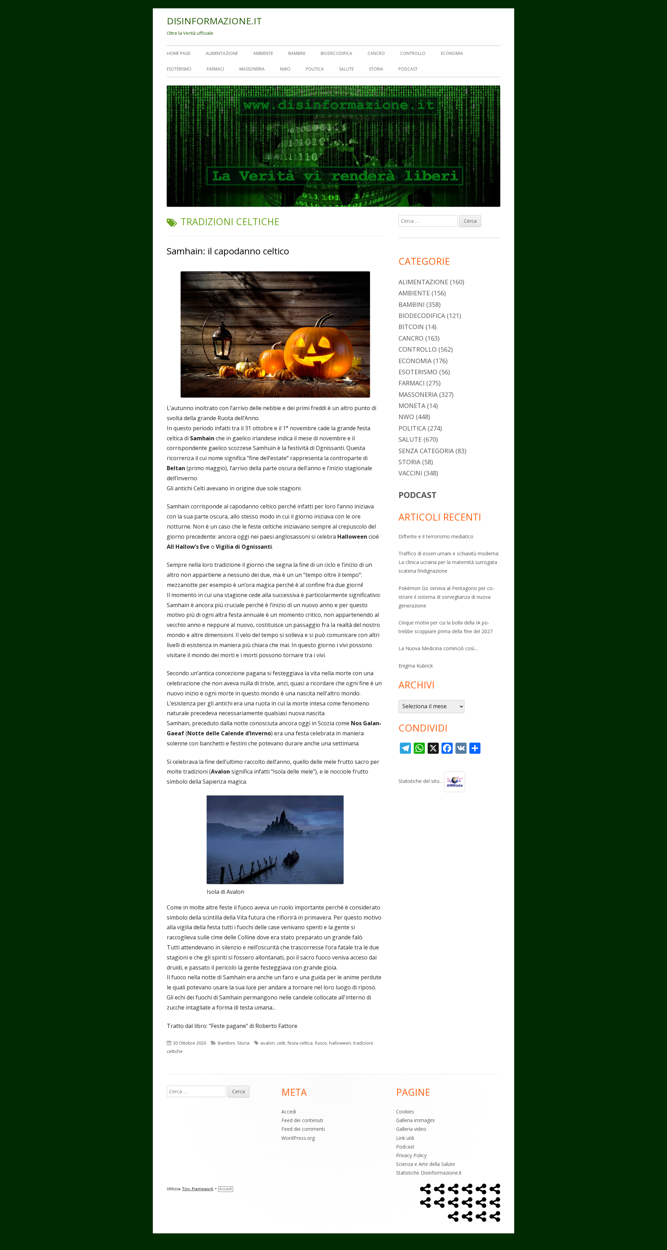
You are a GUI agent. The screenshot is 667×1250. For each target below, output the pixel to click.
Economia (452, 53)
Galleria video (411, 1129)
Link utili (405, 1138)
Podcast (408, 69)
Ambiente (263, 53)
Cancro (376, 53)
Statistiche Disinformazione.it (429, 1172)
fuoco (321, 1043)
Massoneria (252, 69)
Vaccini (410, 473)
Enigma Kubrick (415, 665)
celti (281, 1043)
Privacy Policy (411, 1155)
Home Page (178, 53)
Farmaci (215, 69)
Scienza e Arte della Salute (425, 1164)
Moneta (411, 405)
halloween (340, 1043)
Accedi (288, 1111)
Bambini (296, 53)
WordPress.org (298, 1138)
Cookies (405, 1111)
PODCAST (417, 494)
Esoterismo (179, 69)
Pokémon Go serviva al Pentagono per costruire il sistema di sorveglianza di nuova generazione (446, 597)
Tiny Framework (197, 1189)
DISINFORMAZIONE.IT (214, 21)
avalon (267, 1043)
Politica (315, 69)
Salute (346, 69)
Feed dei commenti (303, 1129)
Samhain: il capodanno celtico (228, 251)
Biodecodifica (336, 53)
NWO (285, 69)
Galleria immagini (415, 1120)
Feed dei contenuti (302, 1120)
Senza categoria (426, 451)
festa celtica (300, 1043)
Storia (376, 69)
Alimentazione (222, 53)
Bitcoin (411, 326)
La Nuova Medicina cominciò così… (438, 648)
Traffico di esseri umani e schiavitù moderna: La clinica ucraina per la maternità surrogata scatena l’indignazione (448, 562)
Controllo (413, 53)
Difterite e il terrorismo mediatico (436, 536)
